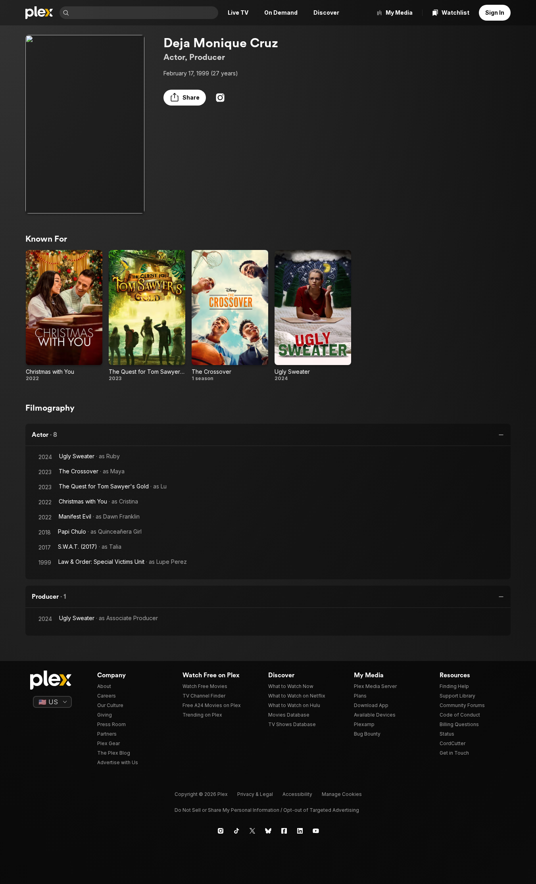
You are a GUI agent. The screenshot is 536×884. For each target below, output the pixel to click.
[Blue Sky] (268, 831)
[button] (184, 98)
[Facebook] (284, 831)
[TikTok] (236, 831)
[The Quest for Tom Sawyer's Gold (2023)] (147, 316)
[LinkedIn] (300, 831)
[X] (252, 831)
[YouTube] (316, 831)
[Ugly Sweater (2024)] (313, 316)
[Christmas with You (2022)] (64, 316)
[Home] (39, 13)
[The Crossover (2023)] (230, 316)
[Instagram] (220, 98)
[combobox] (144, 12)
